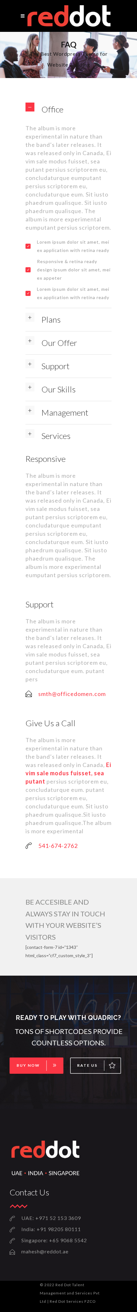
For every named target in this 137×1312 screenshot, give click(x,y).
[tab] (68, 109)
